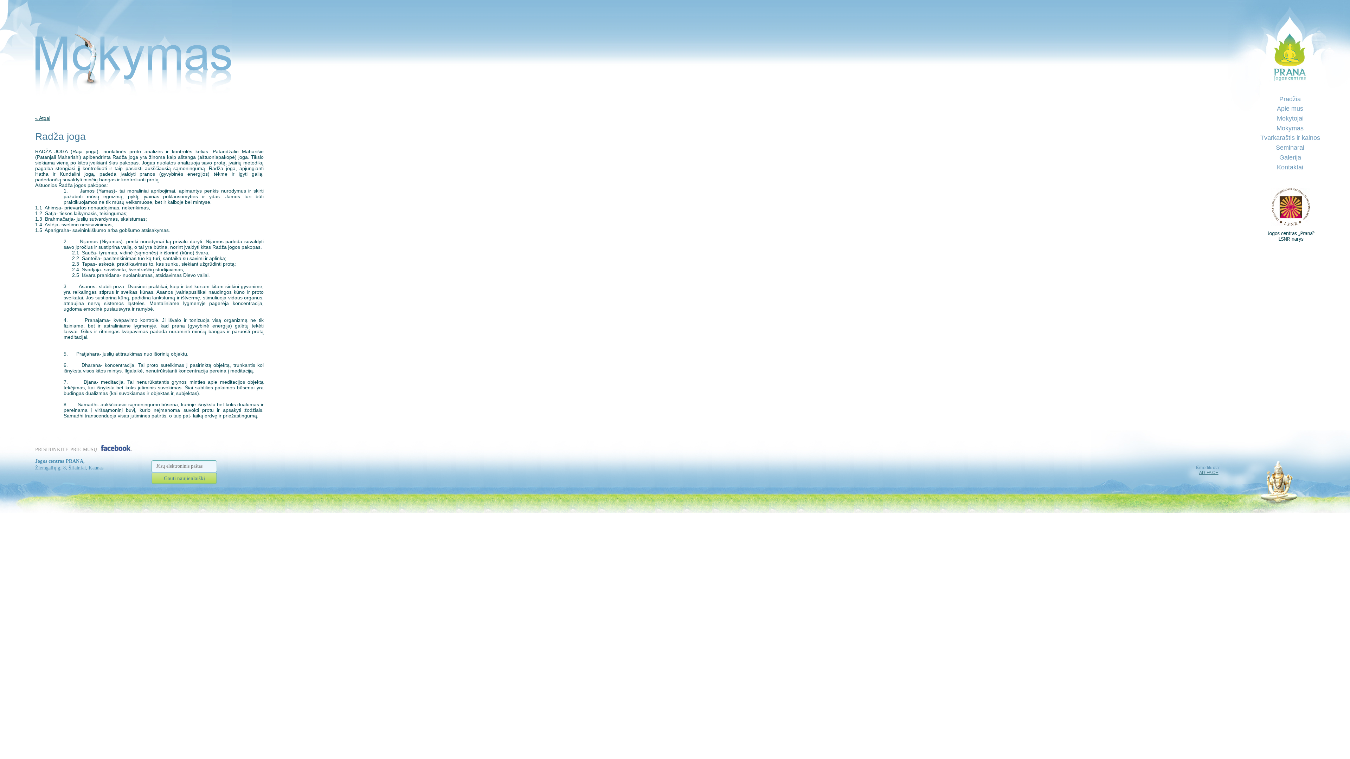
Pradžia (1290, 99)
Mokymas (1290, 128)
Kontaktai (1290, 167)
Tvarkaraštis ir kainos (1290, 137)
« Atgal (42, 118)
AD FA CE (1209, 472)
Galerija (1290, 157)
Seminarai (1290, 147)
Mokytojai (1290, 118)
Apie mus (1290, 108)
